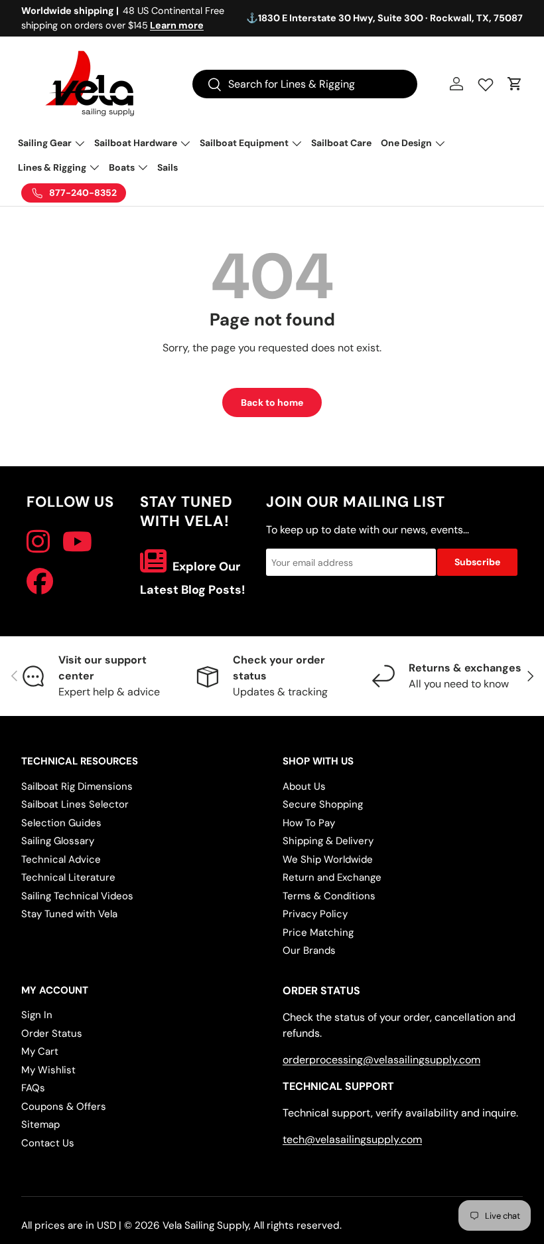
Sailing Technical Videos (77, 896)
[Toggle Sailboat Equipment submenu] (297, 143)
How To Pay (309, 823)
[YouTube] (77, 542)
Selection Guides (61, 823)
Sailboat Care (341, 143)
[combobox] (304, 84)
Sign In (36, 1015)
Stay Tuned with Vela (69, 914)
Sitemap (40, 1124)
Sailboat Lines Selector (75, 804)
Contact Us (47, 1143)
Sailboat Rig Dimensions (77, 786)
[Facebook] (40, 582)
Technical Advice (61, 859)
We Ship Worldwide (328, 859)
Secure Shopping (323, 804)
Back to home (272, 402)
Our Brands (309, 950)
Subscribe (477, 562)
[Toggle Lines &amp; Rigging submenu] (94, 167)
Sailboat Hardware (135, 143)
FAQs (33, 1088)
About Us (304, 786)
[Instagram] (38, 542)
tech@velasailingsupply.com (352, 1139)
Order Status (51, 1033)
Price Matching (318, 932)
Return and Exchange (332, 877)
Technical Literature (68, 877)
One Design (406, 143)
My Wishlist (48, 1070)
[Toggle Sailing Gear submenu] (80, 143)
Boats (122, 167)
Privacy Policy (315, 914)
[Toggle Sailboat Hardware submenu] (185, 143)
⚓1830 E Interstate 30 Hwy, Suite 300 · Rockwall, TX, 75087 (384, 18)
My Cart (39, 1051)
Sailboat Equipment (244, 143)
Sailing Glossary (57, 840)
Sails (167, 167)
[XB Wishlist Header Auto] (485, 81)
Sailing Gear (45, 143)
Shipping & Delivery (328, 840)
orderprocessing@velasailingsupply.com (381, 1060)
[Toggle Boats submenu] (143, 167)
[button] (514, 83)
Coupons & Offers (63, 1106)
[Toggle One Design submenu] (440, 143)
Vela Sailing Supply (206, 1225)
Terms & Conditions (329, 896)
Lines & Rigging (52, 167)
